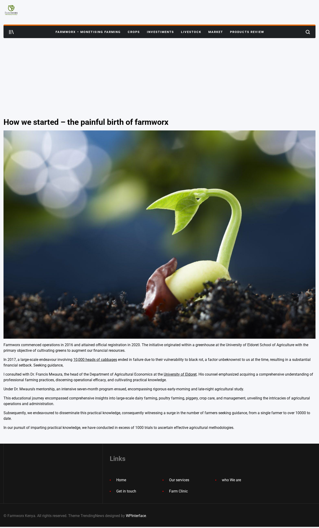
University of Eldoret (180, 374)
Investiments (160, 32)
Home (121, 480)
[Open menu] (11, 32)
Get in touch (126, 491)
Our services (179, 480)
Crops (134, 32)
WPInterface (136, 516)
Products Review (247, 32)
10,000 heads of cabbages (95, 359)
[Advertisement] (159, 73)
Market (215, 32)
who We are (231, 480)
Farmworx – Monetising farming (88, 32)
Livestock (191, 32)
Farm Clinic (178, 491)
